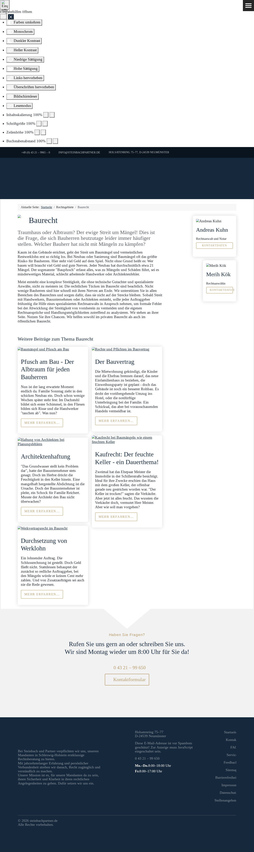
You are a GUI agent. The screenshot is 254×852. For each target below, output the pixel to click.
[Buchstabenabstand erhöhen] (55, 141)
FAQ (233, 747)
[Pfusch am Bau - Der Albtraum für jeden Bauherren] (43, 349)
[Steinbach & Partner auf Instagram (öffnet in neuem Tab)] (232, 821)
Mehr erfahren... (42, 422)
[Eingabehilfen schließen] (11, 16)
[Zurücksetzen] (3, 16)
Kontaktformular (129, 679)
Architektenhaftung (45, 456)
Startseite (230, 732)
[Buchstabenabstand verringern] (49, 141)
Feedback (230, 762)
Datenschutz (228, 793)
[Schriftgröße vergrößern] (45, 123)
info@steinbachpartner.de (79, 152)
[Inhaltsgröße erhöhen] (52, 115)
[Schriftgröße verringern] (38, 123)
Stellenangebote (226, 800)
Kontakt (231, 740)
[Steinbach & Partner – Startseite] (127, 178)
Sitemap (231, 770)
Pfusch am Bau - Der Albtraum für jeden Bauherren (47, 369)
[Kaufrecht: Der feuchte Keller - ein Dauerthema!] (127, 439)
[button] (248, 5)
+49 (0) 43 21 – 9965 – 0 (35, 152)
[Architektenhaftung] (53, 441)
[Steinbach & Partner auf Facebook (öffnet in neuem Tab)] (225, 821)
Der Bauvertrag (114, 361)
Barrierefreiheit (226, 777)
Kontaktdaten (214, 245)
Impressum (229, 785)
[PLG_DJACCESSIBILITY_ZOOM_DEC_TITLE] (45, 115)
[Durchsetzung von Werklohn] (42, 528)
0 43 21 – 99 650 (129, 667)
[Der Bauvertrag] (120, 349)
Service (232, 755)
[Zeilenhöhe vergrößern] (43, 132)
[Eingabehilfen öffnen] (5, 5)
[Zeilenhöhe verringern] (37, 132)
